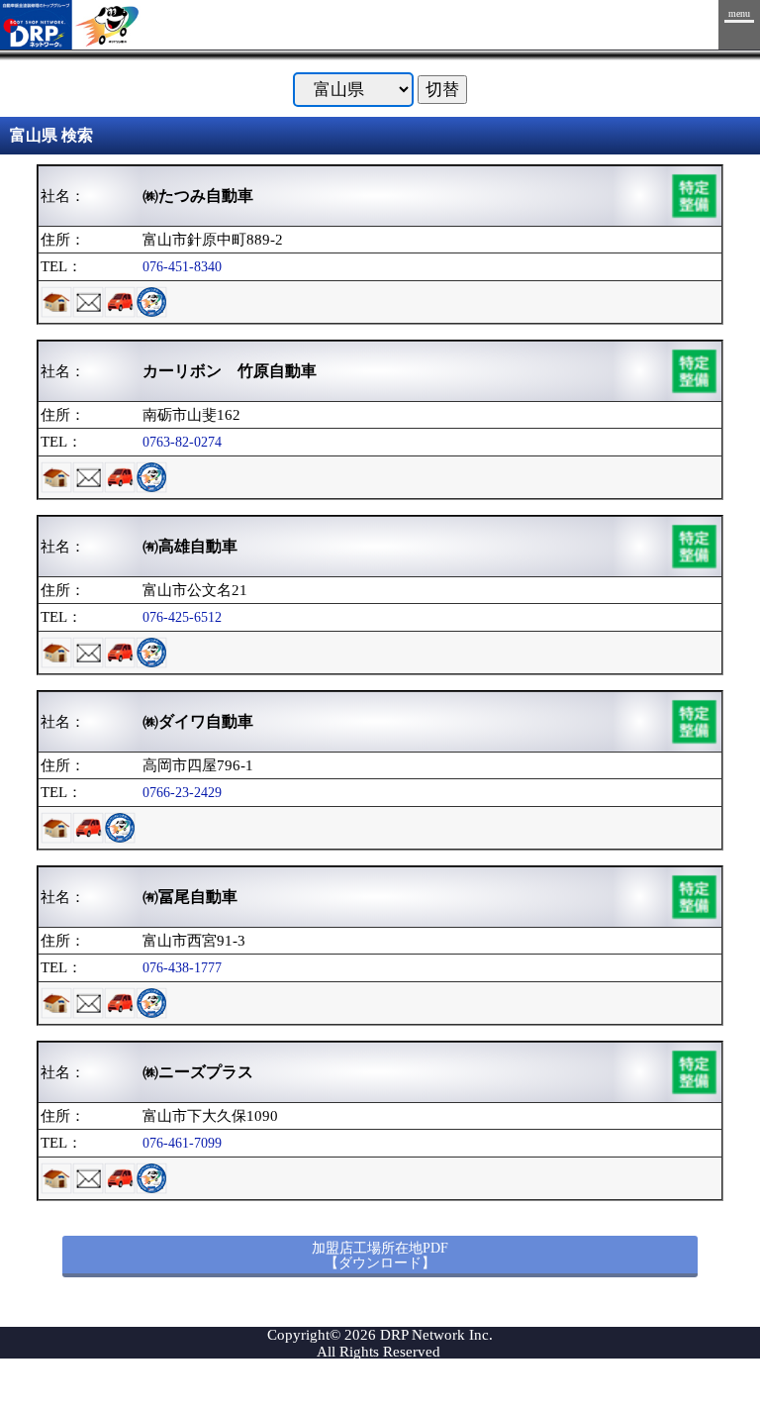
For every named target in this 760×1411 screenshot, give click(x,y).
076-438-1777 (182, 967)
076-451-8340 (182, 266)
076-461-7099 (182, 1143)
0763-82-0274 (182, 442)
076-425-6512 (182, 617)
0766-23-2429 (182, 792)
